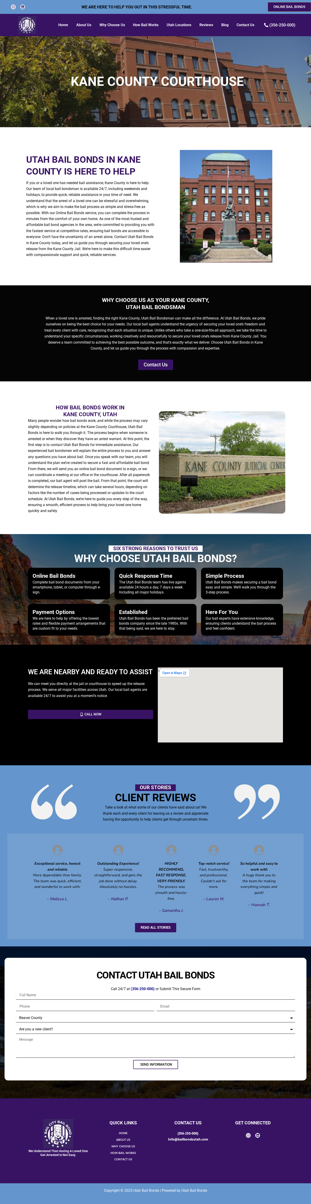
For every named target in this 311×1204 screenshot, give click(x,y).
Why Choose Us (112, 25)
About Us (83, 25)
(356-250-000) (188, 1133)
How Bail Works (145, 25)
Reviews (206, 25)
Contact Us (245, 25)
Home (63, 25)
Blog (225, 25)
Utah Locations (179, 25)
